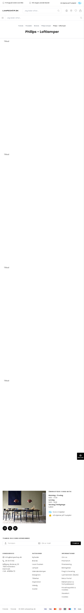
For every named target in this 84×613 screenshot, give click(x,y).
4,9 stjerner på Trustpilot (68, 3)
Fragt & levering (68, 571)
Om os (64, 557)
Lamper (35, 568)
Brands (35, 561)
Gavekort (65, 593)
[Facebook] (5, 528)
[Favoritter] (76, 10)
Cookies (65, 597)
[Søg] (58, 10)
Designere (36, 575)
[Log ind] (67, 10)
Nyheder (35, 557)
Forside (5, 609)
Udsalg (35, 585)
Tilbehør (35, 578)
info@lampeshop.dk (13, 557)
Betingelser (66, 568)
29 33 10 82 (9, 561)
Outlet (35, 589)
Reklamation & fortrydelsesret (68, 583)
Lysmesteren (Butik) (70, 575)
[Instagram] (10, 528)
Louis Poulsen (37, 564)
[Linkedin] (15, 528)
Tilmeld (75, 543)
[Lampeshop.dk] (10, 11)
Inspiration (36, 582)
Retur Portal (66, 578)
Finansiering (67, 564)
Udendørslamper (39, 571)
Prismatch (66, 561)
